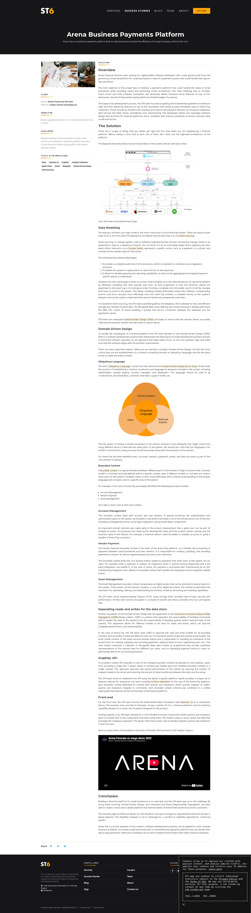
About (130, 882)
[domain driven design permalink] (97, 329)
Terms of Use (98, 907)
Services (88, 870)
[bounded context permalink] (97, 465)
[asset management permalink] (97, 579)
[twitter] (58, 846)
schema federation (160, 681)
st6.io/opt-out (194, 889)
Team (130, 876)
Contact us (132, 889)
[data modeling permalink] (97, 227)
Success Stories (92, 876)
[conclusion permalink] (97, 796)
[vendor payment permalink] (97, 543)
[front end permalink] (97, 697)
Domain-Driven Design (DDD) (138, 319)
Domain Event (135, 248)
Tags (86, 889)
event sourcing (186, 235)
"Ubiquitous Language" (119, 366)
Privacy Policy (85, 907)
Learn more (215, 869)
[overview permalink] (97, 70)
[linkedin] (65, 846)
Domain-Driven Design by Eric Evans (180, 366)
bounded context (108, 470)
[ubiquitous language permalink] (97, 361)
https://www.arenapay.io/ (63, 104)
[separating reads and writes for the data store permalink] (97, 609)
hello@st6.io (47, 890)
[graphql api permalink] (97, 658)
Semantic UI (187, 702)
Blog (86, 882)
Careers (131, 870)
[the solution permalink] (97, 126)
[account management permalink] (97, 511)
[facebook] (51, 846)
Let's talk (202, 11)
